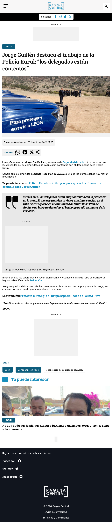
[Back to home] (56, 6)
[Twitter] (70, 16)
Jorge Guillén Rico (28, 369)
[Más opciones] (37, 154)
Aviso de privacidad (56, 511)
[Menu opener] (5, 6)
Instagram (9, 476)
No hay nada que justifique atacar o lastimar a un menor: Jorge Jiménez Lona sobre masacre (55, 427)
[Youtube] (60, 17)
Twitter (7, 468)
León (7, 369)
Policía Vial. (36, 280)
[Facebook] (55, 17)
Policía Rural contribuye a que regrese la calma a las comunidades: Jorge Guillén (51, 185)
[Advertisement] (56, 34)
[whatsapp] (18, 154)
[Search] (106, 6)
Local (9, 46)
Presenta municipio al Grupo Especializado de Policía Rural (61, 296)
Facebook (8, 461)
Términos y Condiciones (56, 517)
